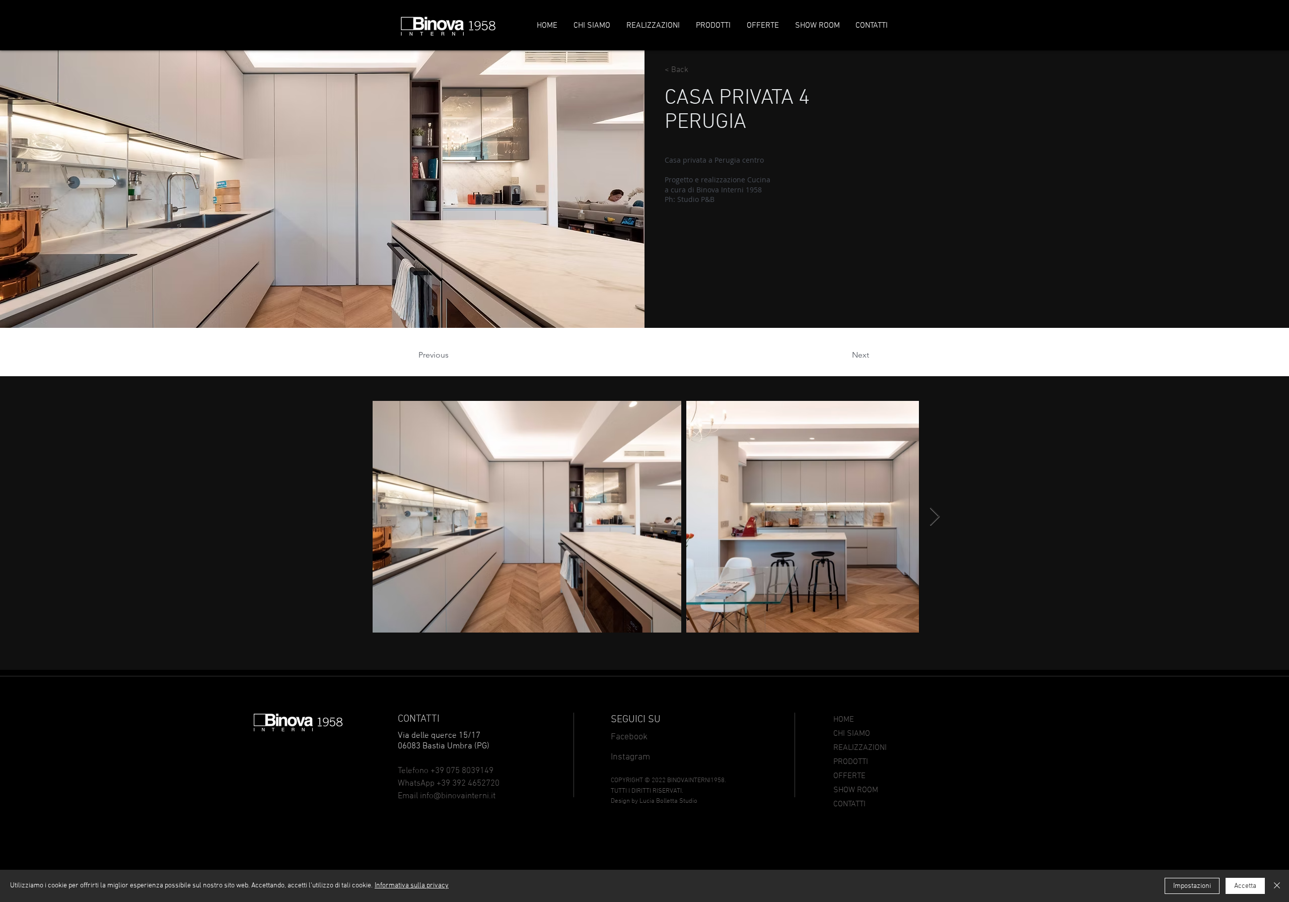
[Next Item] (935, 517)
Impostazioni (1192, 886)
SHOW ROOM (855, 790)
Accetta (1245, 886)
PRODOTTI (850, 762)
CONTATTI (849, 804)
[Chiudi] (1277, 886)
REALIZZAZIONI (860, 748)
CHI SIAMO (851, 734)
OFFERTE (849, 776)
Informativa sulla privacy (412, 885)
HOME (843, 720)
